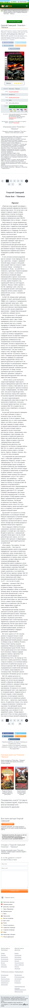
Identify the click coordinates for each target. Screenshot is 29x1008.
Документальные (7, 911)
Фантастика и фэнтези (8, 902)
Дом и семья (6, 920)
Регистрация (23, 1)
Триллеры (3, 964)
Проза (4, 913)
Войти (14, 1)
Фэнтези (17, 966)
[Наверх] (24, 1004)
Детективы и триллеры (9, 906)
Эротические (4, 984)
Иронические (4, 957)
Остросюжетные (5, 980)
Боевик (3, 953)
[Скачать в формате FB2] (10, 111)
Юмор (4, 932)
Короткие (3, 977)
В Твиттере (20, 42)
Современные (4, 982)
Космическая (18, 959)
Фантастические (5, 979)
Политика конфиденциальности (20, 989)
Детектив (3, 955)
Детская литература (8, 918)
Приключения (6, 916)
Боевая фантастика (14, 97)
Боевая (16, 953)
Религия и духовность (8, 925)
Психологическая (19, 962)
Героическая (18, 955)
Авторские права (14, 21)
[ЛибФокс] (6, 5)
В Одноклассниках (21, 45)
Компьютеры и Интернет (9, 934)
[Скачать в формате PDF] (25, 111)
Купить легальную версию (18, 106)
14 (20, 184)
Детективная (18, 957)
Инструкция (16, 122)
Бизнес (5, 923)
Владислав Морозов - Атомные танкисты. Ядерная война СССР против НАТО (7, 792)
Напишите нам (12, 117)
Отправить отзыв (14, 890)
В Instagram (7, 45)
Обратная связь (19, 991)
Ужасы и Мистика (19, 964)
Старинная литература (8, 929)
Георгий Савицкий (13, 91)
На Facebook (7, 42)
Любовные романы (7, 904)
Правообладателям (20, 986)
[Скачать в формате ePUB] (14, 111)
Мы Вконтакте (14, 48)
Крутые (3, 962)
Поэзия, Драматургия (8, 936)
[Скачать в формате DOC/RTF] (21, 111)
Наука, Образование (8, 909)
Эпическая (17, 968)
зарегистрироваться (19, 837)
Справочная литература (9, 927)
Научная (17, 961)
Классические (4, 961)
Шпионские (4, 966)
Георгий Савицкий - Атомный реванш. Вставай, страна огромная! (21, 792)
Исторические (4, 959)
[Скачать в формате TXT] (18, 111)
